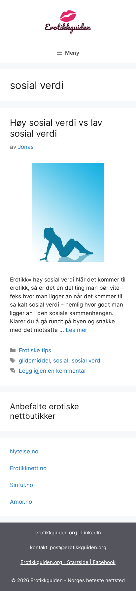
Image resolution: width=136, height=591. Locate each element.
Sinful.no (21, 485)
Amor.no (21, 501)
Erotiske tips (35, 350)
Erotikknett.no (28, 468)
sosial (60, 360)
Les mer (76, 330)
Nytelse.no (24, 451)
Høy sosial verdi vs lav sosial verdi (56, 128)
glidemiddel (34, 360)
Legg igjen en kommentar (52, 370)
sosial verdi (87, 360)
